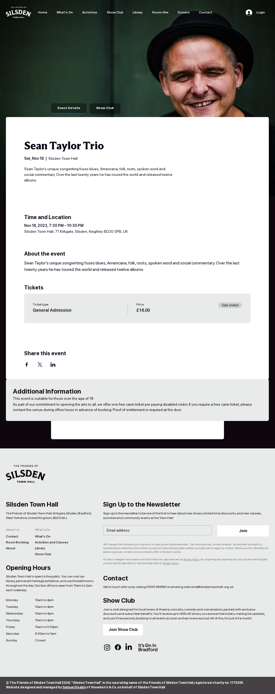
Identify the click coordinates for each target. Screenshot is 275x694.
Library (40, 548)
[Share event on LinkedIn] (53, 364)
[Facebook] (118, 647)
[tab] (68, 108)
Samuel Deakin (74, 687)
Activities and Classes (48, 542)
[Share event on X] (39, 364)
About (10, 548)
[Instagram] (107, 647)
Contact (12, 536)
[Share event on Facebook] (26, 364)
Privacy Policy (191, 559)
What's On (42, 536)
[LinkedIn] (129, 647)
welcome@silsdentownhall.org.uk (208, 587)
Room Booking (17, 542)
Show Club (43, 554)
